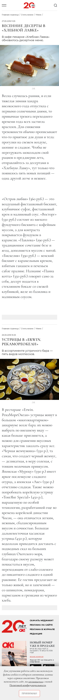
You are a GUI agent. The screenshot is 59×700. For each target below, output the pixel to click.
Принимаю (29, 693)
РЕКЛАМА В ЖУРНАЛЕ (42, 629)
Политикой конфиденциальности (28, 685)
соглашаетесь (35, 681)
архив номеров (36, 656)
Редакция (36, 634)
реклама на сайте (41, 625)
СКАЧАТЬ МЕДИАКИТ (41, 620)
